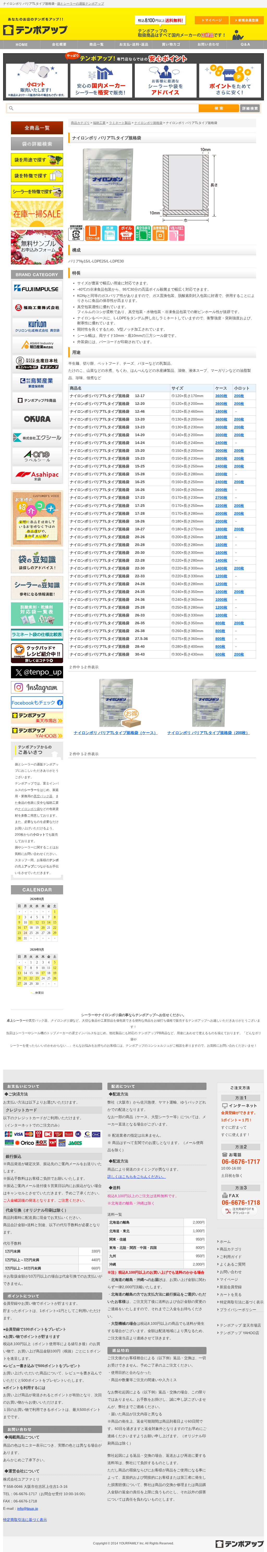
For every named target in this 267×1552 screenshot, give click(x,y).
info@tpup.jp (27, 1508)
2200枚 (221, 506)
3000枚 (221, 427)
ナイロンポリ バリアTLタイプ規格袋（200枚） (208, 732)
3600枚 (221, 396)
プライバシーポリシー (238, 1310)
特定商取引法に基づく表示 (25, 1520)
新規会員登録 (231, 1287)
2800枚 (221, 458)
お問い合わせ (231, 1272)
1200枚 (221, 576)
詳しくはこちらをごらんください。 (136, 1177)
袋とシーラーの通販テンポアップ (80, 3)
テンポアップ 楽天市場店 (240, 1325)
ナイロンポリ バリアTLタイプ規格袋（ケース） (116, 732)
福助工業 (99, 122)
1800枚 (221, 412)
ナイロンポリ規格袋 (148, 122)
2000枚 (221, 474)
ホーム (225, 1241)
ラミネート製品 (120, 122)
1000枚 (221, 592)
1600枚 (221, 545)
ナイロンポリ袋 (29, 809)
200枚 (239, 396)
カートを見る (231, 1294)
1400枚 (221, 560)
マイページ (229, 1279)
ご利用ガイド (231, 1257)
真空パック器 (43, 796)
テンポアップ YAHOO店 (239, 1333)
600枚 (220, 654)
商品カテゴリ (80, 122)
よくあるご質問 (232, 1264)
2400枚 (221, 443)
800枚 (220, 623)
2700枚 (221, 498)
